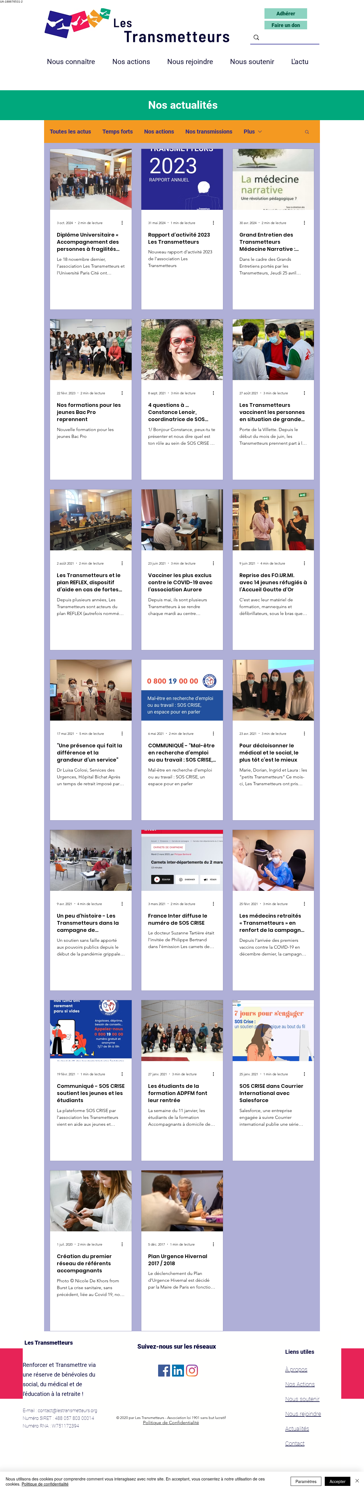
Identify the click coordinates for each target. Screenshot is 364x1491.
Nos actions (159, 131)
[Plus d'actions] (124, 222)
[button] (194, 62)
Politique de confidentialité (45, 1484)
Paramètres (306, 1481)
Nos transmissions (208, 131)
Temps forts (117, 131)
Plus (249, 131)
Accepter (338, 1481)
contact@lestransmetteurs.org (67, 1410)
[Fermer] (357, 1481)
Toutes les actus (70, 131)
